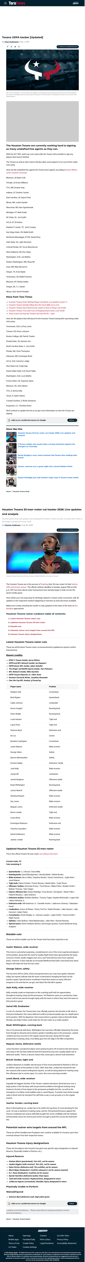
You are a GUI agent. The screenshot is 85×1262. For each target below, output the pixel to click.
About (10, 1236)
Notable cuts (15, 626)
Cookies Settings (30, 1247)
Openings (27, 1236)
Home (8, 491)
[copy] (18, 46)
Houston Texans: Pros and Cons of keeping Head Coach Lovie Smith (37, 311)
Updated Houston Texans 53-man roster (27, 622)
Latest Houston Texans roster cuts (25, 619)
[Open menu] (5, 3)
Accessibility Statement (66, 1243)
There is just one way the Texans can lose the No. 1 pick (32, 314)
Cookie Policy (28, 1243)
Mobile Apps (13, 1239)
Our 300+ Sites (63, 1236)
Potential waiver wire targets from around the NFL (32, 630)
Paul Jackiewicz (12, 42)
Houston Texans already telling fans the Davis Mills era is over (34, 305)
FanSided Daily (29, 1239)
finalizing (44, 584)
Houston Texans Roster (21, 1219)
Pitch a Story (45, 1239)
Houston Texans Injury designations (26, 634)
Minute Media (13, 1252)
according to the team (49, 854)
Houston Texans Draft (21, 491)
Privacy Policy (62, 1239)
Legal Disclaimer (47, 1243)
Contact (43, 1236)
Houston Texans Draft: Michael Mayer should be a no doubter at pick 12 (38, 302)
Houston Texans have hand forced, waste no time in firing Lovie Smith (37, 308)
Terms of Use (13, 1243)
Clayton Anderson (12, 525)
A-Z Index (12, 1247)
